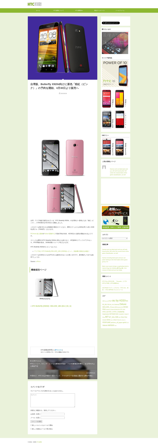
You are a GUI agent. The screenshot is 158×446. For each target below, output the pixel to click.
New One (124, 317)
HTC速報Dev (79, 10)
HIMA (124, 309)
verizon (111, 325)
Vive (115, 325)
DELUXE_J (106, 307)
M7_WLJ (112, 317)
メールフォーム (119, 10)
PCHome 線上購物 (37, 233)
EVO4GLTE (116, 309)
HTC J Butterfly (118, 312)
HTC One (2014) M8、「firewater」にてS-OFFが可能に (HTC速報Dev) (114, 282)
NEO (119, 317)
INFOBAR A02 (113, 314)
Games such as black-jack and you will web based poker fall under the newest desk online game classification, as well (119, 171)
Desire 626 (114, 307)
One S (111, 320)
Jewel (126, 314)
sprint (124, 322)
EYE (121, 309)
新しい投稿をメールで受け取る (42, 429)
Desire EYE (120, 307)
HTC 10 (105, 312)
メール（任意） (36, 417)
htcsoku (59, 350)
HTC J (110, 312)
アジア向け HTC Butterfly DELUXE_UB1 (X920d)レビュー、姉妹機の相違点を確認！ (62, 251)
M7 (106, 317)
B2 (127, 301)
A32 (103, 301)
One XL (120, 320)
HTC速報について (58, 10)
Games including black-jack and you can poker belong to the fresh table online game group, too (114, 259)
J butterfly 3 (121, 314)
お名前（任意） (36, 414)
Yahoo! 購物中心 (49, 233)
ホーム (38, 10)
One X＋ (124, 320)
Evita (112, 309)
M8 (117, 317)
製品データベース (99, 10)
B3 (108, 304)
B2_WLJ (105, 304)
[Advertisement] (62, 109)
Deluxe (123, 304)
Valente (104, 325)
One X (115, 320)
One (108, 320)
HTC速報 (35, 4)
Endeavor (108, 309)
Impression (105, 314)
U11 (128, 322)
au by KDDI (119, 300)
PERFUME (106, 322)
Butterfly (116, 304)
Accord (106, 301)
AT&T (110, 301)
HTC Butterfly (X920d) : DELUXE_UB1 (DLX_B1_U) (51, 306)
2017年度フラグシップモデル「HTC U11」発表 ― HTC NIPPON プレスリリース (115, 288)
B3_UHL (112, 304)
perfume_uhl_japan (116, 322)
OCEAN (104, 320)
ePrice (38, 261)
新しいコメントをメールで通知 (42, 425)
